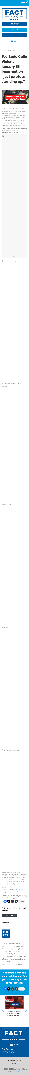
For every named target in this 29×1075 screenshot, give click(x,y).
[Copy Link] (12, 901)
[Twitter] (8, 901)
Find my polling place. (7, 1051)
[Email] (16, 901)
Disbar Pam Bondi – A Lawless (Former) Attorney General (14, 1013)
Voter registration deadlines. (9, 1053)
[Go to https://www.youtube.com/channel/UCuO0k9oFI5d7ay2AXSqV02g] (24, 2)
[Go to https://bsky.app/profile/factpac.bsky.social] (26, 2)
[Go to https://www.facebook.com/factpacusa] (19, 2)
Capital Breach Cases (19, 889)
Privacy (18, 1071)
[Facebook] (5, 901)
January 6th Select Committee (15, 892)
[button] (28, 1)
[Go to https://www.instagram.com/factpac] (22, 3)
